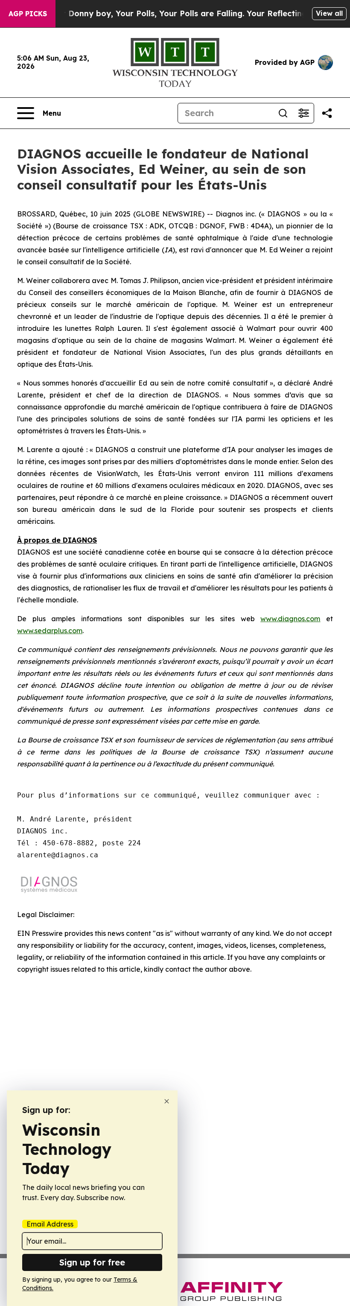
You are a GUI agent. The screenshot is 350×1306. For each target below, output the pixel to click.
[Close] (167, 1101)
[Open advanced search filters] (303, 113)
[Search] (283, 113)
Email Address (49, 1224)
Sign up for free (92, 1262)
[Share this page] (327, 113)
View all (329, 13)
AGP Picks (28, 13)
